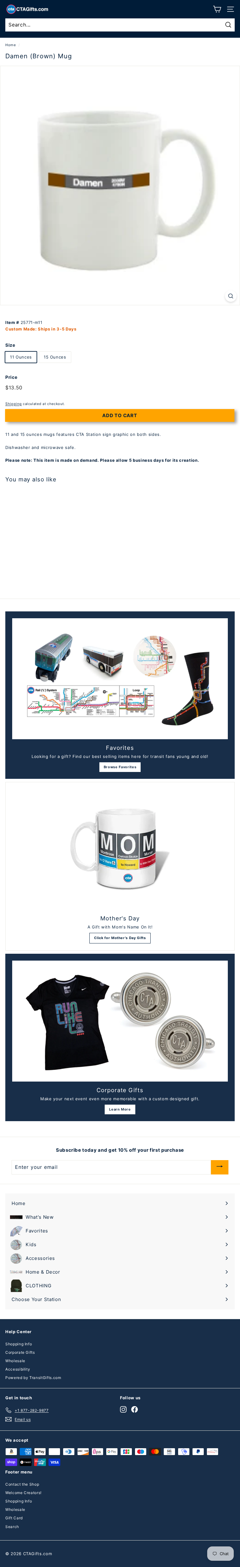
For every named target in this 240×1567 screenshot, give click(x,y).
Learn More (120, 1109)
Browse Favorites (120, 767)
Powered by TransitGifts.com (33, 1377)
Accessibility (17, 1369)
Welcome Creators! (23, 1492)
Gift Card (14, 1518)
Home (10, 45)
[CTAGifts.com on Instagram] (123, 1409)
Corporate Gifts (20, 1352)
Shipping (13, 404)
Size (10, 345)
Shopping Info (18, 1344)
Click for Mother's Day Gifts (120, 938)
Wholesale (15, 1360)
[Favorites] (120, 678)
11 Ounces (21, 356)
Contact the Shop (22, 1484)
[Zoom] (231, 296)
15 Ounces (55, 356)
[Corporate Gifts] (120, 1021)
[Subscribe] (219, 1167)
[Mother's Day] (120, 849)
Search (12, 1526)
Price (11, 377)
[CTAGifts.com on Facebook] (134, 1409)
